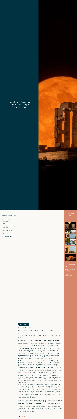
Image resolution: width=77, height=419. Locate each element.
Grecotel (23, 416)
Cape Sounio (45, 343)
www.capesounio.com (49, 358)
